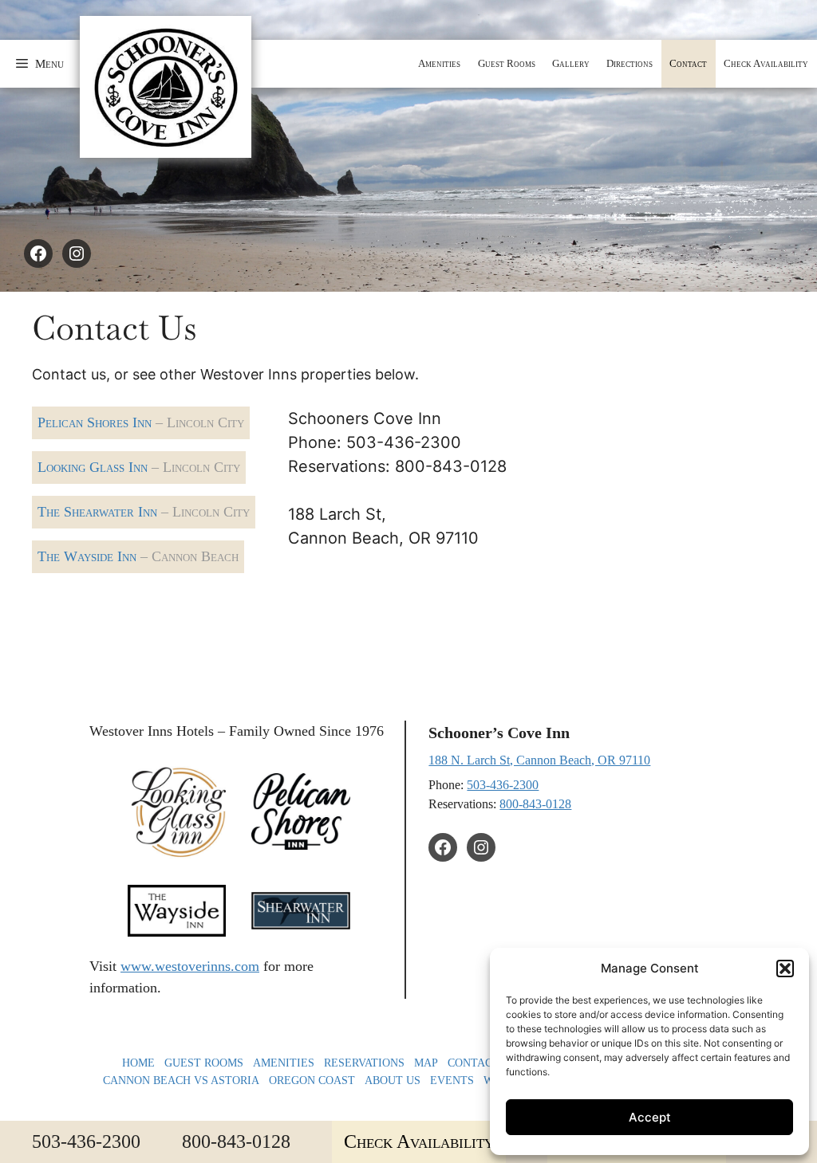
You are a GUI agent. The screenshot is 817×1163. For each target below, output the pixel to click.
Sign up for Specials (636, 1141)
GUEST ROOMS (203, 1062)
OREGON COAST (312, 1080)
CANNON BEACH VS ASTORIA (181, 1080)
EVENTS (452, 1080)
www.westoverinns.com (189, 966)
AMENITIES (283, 1062)
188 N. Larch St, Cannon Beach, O (517, 760)
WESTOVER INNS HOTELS (552, 1080)
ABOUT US (392, 1080)
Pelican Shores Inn (140, 422)
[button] (40, 64)
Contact (688, 63)
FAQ (537, 1062)
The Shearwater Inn (143, 512)
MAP (426, 1062)
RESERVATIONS (364, 1062)
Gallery (571, 63)
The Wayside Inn (138, 556)
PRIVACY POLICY (676, 1080)
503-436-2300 (503, 785)
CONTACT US (482, 1062)
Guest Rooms (506, 63)
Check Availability (766, 63)
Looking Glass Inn (138, 467)
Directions (629, 63)
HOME (138, 1062)
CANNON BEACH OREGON (626, 1062)
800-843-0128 (535, 804)
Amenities (439, 63)
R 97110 (628, 760)
